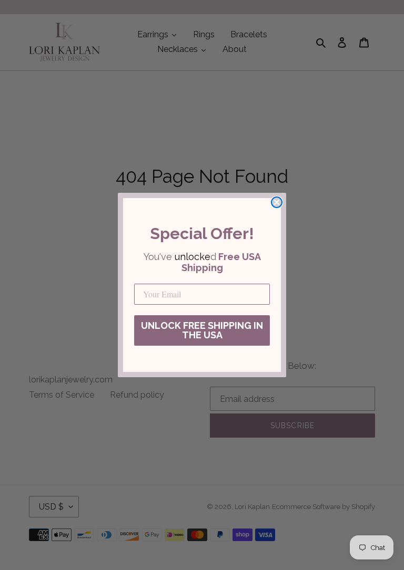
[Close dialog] (276, 202)
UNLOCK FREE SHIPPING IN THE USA (202, 330)
